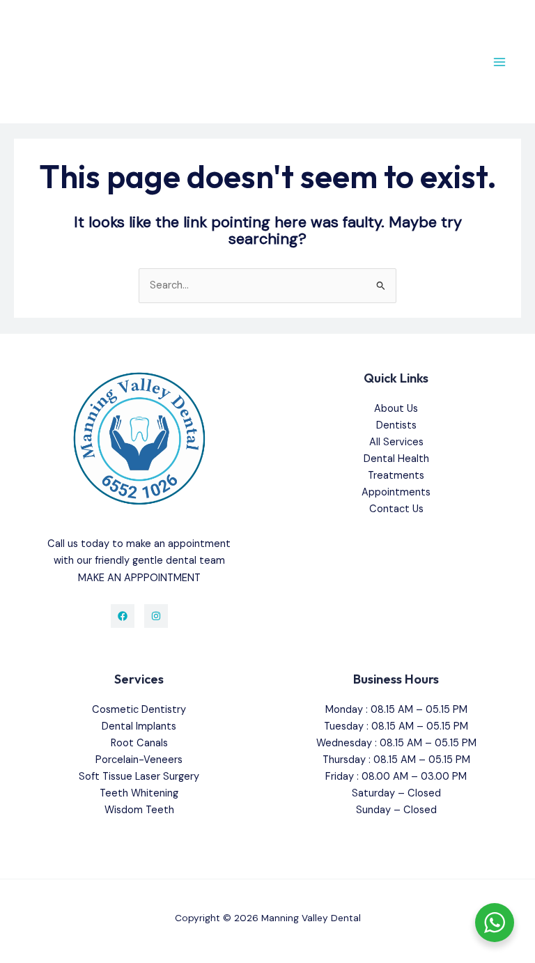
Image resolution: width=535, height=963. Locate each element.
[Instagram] (156, 616)
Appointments (396, 492)
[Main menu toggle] (499, 62)
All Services (396, 442)
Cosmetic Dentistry (139, 709)
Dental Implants (139, 726)
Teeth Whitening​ (139, 793)
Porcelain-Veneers (139, 759)
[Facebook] (122, 616)
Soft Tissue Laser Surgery (139, 776)
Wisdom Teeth (139, 810)
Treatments (396, 475)
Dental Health (396, 458)
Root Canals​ (139, 743)
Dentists (396, 425)
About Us (396, 408)
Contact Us (396, 509)
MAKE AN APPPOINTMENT (139, 578)
